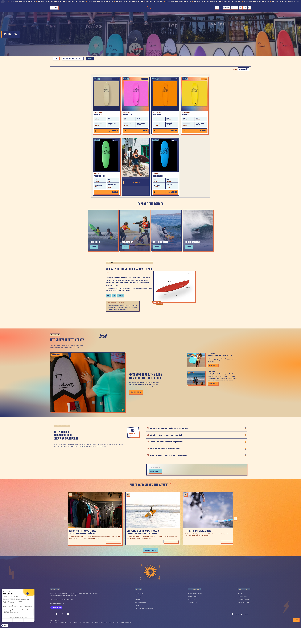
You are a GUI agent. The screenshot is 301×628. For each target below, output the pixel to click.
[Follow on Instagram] (57, 614)
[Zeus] (150, 571)
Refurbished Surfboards (244, 599)
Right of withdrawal (126, 622)
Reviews (137, 605)
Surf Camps (226, 7)
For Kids (240, 593)
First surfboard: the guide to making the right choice (145, 376)
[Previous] (65, 518)
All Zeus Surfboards (243, 602)
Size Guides (138, 599)
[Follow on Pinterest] (62, 614)
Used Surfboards (242, 596)
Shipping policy (84, 622)
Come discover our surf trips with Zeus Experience (19, 1)
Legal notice (116, 622)
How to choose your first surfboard (144, 608)
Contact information (96, 622)
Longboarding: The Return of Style (220, 355)
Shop (55, 7)
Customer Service (140, 593)
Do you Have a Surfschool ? (195, 593)
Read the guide (135, 392)
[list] (150, 519)
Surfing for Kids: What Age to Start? (220, 374)
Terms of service (73, 622)
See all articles (149, 550)
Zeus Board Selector (140, 602)
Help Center (138, 596)
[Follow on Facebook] (52, 614)
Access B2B (191, 599)
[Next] (235, 518)
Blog (217, 7)
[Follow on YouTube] (68, 614)
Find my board (154, 471)
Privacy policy (63, 622)
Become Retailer (192, 596)
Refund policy (54, 622)
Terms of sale (107, 622)
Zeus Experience (192, 602)
